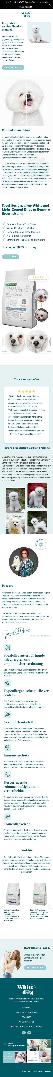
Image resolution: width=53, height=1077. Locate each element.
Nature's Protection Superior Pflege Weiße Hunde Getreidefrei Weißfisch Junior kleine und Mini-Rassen (39, 914)
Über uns (26, 1007)
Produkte (26, 1017)
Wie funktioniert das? (26, 1012)
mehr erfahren (13, 67)
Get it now (10, 257)
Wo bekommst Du (26, 1022)
